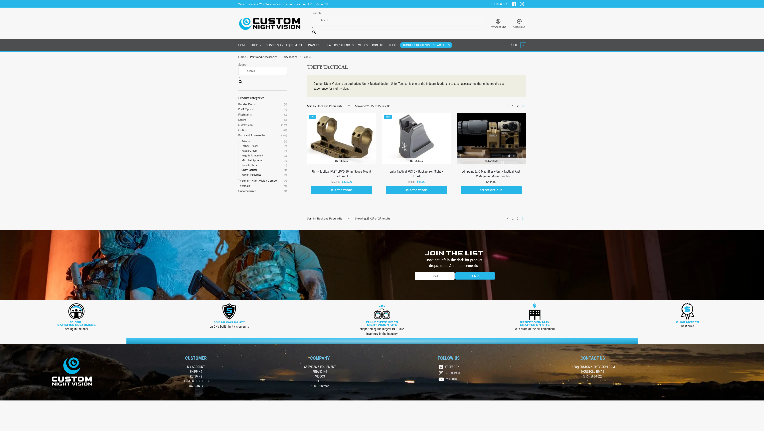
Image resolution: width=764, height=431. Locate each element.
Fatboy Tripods (249, 145)
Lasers (242, 119)
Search (316, 13)
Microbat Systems (251, 160)
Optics (242, 130)
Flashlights (245, 114)
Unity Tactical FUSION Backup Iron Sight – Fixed (416, 174)
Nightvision (245, 125)
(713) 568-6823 (592, 376)
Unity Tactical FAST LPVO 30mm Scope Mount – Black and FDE (341, 174)
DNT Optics (245, 109)
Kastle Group (249, 150)
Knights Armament (252, 155)
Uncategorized (247, 191)
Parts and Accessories (263, 56)
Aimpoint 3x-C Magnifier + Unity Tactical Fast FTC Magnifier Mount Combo (491, 174)
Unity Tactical (289, 56)
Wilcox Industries (251, 174)
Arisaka (245, 141)
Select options (342, 190)
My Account (498, 26)
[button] (518, 45)
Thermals (244, 185)
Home (242, 56)
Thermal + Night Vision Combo (257, 180)
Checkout (519, 26)
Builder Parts (246, 104)
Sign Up (475, 276)
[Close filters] (288, 64)
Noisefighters (249, 165)
